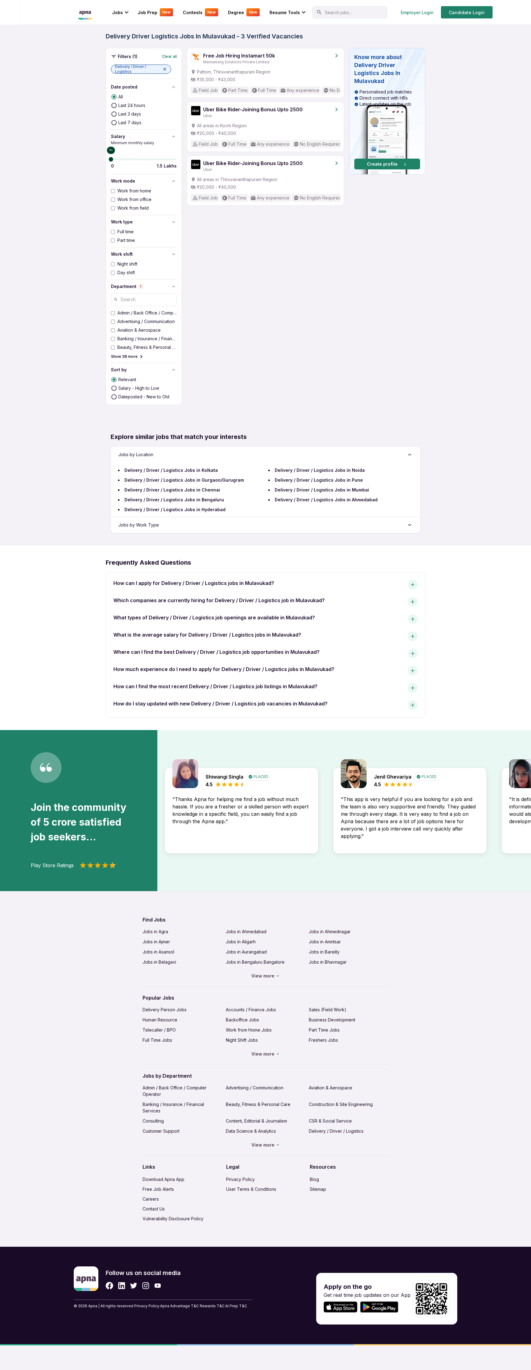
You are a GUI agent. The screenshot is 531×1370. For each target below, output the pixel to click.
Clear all (169, 56)
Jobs (117, 12)
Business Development (332, 1019)
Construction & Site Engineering (341, 1104)
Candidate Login (467, 12)
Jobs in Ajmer (156, 941)
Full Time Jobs (157, 1040)
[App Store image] (340, 1307)
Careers (151, 1199)
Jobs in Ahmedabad (246, 931)
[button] (141, 69)
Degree (242, 12)
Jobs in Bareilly (324, 951)
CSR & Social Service (330, 1120)
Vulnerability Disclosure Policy (173, 1218)
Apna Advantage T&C (179, 1306)
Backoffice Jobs (242, 1019)
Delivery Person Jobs (165, 1009)
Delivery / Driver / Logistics (336, 1131)
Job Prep (154, 12)
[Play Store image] (381, 1307)
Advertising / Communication (254, 1087)
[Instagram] (145, 1285)
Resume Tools (284, 12)
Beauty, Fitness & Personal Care (258, 1104)
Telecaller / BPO (159, 1029)
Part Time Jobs (324, 1029)
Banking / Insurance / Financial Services (173, 1107)
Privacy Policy (240, 1179)
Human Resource (160, 1019)
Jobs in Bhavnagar (328, 962)
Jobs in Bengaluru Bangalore (255, 962)
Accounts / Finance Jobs (251, 1009)
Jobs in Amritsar (325, 941)
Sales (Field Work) (327, 1009)
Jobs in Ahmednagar (330, 931)
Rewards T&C (212, 1306)
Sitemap (318, 1189)
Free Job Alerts (158, 1189)
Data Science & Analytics (251, 1131)
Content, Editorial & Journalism (256, 1120)
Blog (314, 1179)
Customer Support (161, 1131)
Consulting (153, 1120)
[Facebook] (109, 1285)
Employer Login (417, 12)
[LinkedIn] (121, 1285)
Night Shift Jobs (242, 1040)
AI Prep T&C (236, 1306)
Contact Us (154, 1208)
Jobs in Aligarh (241, 941)
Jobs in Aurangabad (246, 951)
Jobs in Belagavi (159, 962)
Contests (199, 12)
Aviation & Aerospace (330, 1087)
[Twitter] (133, 1286)
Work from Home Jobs (249, 1029)
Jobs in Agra (155, 931)
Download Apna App (163, 1179)
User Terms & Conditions (251, 1189)
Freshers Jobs (323, 1040)
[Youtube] (157, 1285)
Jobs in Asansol (158, 951)
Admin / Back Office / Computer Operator (174, 1091)
